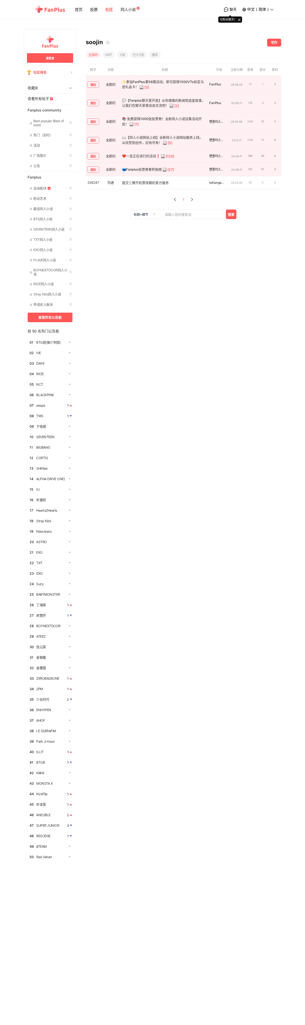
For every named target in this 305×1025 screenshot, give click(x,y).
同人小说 (128, 9)
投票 (94, 9)
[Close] (239, 19)
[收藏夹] (108, 42)
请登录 (50, 58)
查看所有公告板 (50, 317)
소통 (122, 55)
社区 (109, 9)
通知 (155, 55)
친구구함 (138, 55)
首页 (78, 9)
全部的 (93, 55)
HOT (108, 55)
